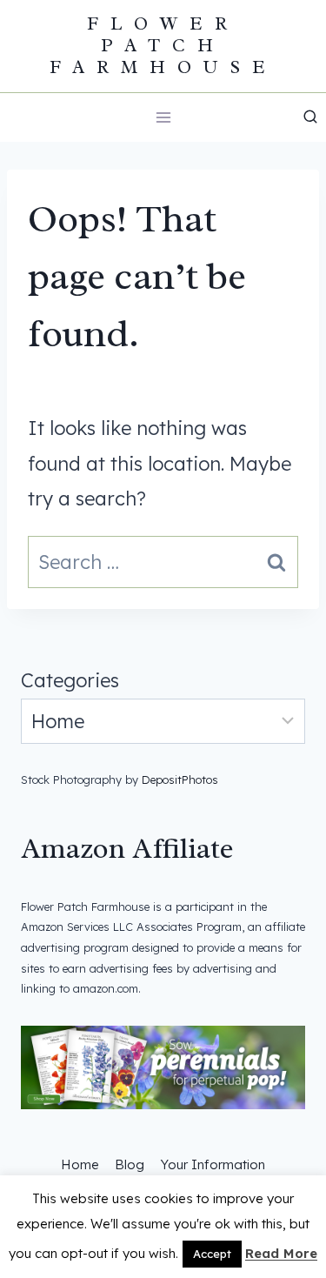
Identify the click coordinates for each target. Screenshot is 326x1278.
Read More (281, 1253)
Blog (129, 1164)
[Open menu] (163, 117)
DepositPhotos (180, 779)
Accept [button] (212, 1254)
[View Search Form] (310, 117)
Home (80, 1164)
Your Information (212, 1164)
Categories (70, 680)
